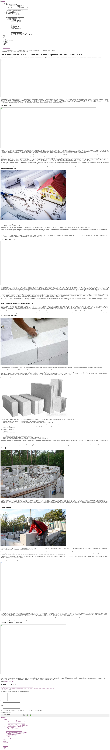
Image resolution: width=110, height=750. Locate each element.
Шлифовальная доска (15, 26)
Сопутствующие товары (11, 19)
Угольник (13, 27)
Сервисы (5, 36)
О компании (5, 42)
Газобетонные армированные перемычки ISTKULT (17, 15)
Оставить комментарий (23, 51)
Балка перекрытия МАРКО (14, 18)
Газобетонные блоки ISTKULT (12, 4)
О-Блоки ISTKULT (10, 11)
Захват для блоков (15, 29)
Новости (5, 43)
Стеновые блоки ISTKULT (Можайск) (16, 5)
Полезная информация (8, 40)
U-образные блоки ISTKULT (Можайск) (14, 10)
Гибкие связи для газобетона (14, 20)
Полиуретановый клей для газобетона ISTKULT (21, 34)
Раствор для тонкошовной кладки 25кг (19, 33)
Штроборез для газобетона (16, 32)
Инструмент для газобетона (14, 22)
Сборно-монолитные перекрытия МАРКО (15, 17)
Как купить (5, 39)
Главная (2, 50)
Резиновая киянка (14, 24)
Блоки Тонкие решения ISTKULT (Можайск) (18, 7)
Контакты (5, 37)
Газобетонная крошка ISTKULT (12, 13)
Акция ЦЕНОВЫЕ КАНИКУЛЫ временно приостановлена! (17, 687)
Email (2, 705)
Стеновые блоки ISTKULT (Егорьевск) (16, 6)
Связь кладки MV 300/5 (16, 21)
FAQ (4, 44)
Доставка (5, 41)
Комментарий (4, 700)
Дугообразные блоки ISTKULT (12, 12)
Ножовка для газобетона (16, 30)
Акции (4, 35)
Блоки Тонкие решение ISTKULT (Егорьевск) (18, 9)
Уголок (12, 25)
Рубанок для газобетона (16, 28)
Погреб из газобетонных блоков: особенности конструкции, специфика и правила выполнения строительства (27, 688)
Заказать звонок (6, 48)
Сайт (2, 707)
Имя (2, 703)
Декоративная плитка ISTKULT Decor (14, 14)
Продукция (5, 3)
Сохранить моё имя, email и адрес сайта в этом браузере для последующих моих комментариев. (22, 710)
